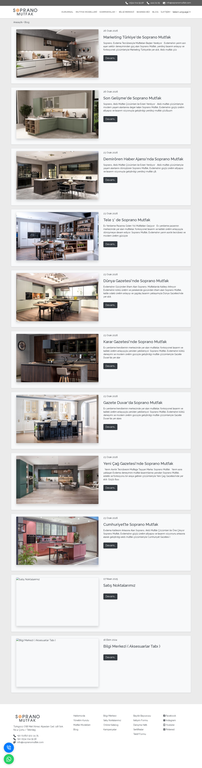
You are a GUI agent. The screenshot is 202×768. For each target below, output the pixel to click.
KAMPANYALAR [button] (107, 12)
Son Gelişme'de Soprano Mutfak (132, 98)
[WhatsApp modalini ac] (9, 759)
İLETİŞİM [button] (165, 12)
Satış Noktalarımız (119, 585)
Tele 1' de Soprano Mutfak (126, 220)
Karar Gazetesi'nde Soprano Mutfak (135, 341)
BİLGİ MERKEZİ (126, 12)
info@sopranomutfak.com (178, 3)
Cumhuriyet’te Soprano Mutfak (130, 524)
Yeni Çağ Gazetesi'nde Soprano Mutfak (138, 463)
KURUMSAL (67, 12)
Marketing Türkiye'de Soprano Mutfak (137, 37)
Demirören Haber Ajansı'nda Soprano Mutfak (143, 159)
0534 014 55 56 (136, 3)
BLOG (155, 12)
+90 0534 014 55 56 (27, 739)
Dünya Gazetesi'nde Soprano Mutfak (136, 281)
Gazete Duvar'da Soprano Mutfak (132, 402)
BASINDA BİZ (143, 12)
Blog (26, 22)
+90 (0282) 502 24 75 (27, 735)
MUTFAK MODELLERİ (86, 12)
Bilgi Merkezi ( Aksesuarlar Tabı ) (131, 646)
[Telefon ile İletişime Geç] (9, 748)
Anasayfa (17, 22)
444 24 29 (155, 3)
